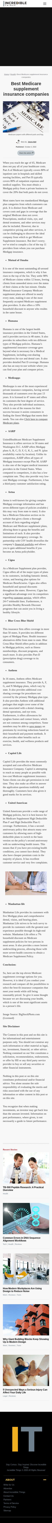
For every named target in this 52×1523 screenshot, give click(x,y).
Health (13, 74)
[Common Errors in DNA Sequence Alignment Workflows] (26, 1218)
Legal (5, 1396)
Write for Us (8, 1485)
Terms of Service (11, 1503)
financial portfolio (24, 544)
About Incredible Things (14, 1492)
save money (35, 726)
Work (5, 1295)
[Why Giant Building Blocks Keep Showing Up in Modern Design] (26, 1319)
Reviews (18, 1244)
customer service (22, 597)
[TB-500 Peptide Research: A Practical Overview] (26, 1167)
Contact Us (8, 1496)
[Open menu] (46, 3)
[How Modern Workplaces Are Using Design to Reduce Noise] (26, 1269)
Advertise (7, 1488)
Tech (5, 1244)
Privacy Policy (9, 1507)
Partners (7, 1499)
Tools (19, 1295)
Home (6, 74)
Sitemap (7, 1511)
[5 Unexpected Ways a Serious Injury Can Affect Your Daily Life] (26, 1370)
